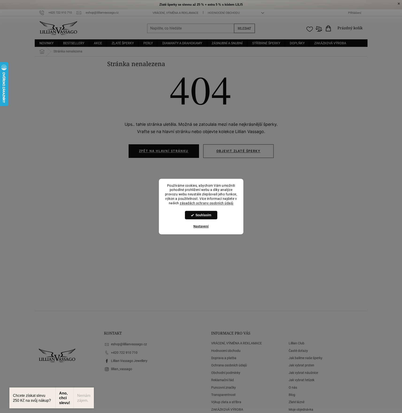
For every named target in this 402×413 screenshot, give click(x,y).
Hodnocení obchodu (224, 13)
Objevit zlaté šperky (238, 151)
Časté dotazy (298, 351)
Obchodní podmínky (225, 373)
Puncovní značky (223, 387)
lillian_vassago (121, 369)
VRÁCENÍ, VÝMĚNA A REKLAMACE (175, 13)
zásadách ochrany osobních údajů (207, 203)
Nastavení (201, 226)
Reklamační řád (222, 380)
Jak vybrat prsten (301, 365)
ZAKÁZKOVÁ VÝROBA (227, 409)
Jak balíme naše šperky (305, 358)
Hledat (244, 28)
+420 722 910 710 (124, 352)
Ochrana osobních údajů (229, 365)
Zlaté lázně (296, 402)
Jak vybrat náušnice (303, 373)
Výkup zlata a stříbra (226, 402)
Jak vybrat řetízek (301, 380)
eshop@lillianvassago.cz (129, 344)
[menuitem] (46, 43)
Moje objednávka (301, 409)
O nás (293, 387)
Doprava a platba (223, 358)
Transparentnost (223, 395)
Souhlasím (203, 215)
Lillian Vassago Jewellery (129, 361)
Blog (292, 395)
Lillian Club (296, 343)
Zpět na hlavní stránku (164, 151)
